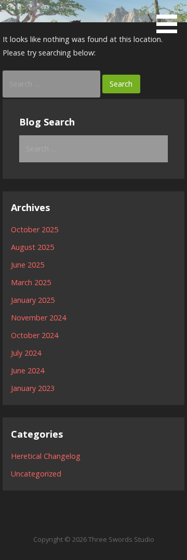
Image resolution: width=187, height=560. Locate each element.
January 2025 (33, 300)
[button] (170, 18)
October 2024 (34, 335)
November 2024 (38, 318)
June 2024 (27, 370)
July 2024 (26, 353)
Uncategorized (36, 474)
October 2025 (34, 229)
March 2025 (31, 282)
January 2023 (33, 388)
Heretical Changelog (46, 456)
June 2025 (27, 265)
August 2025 (32, 247)
